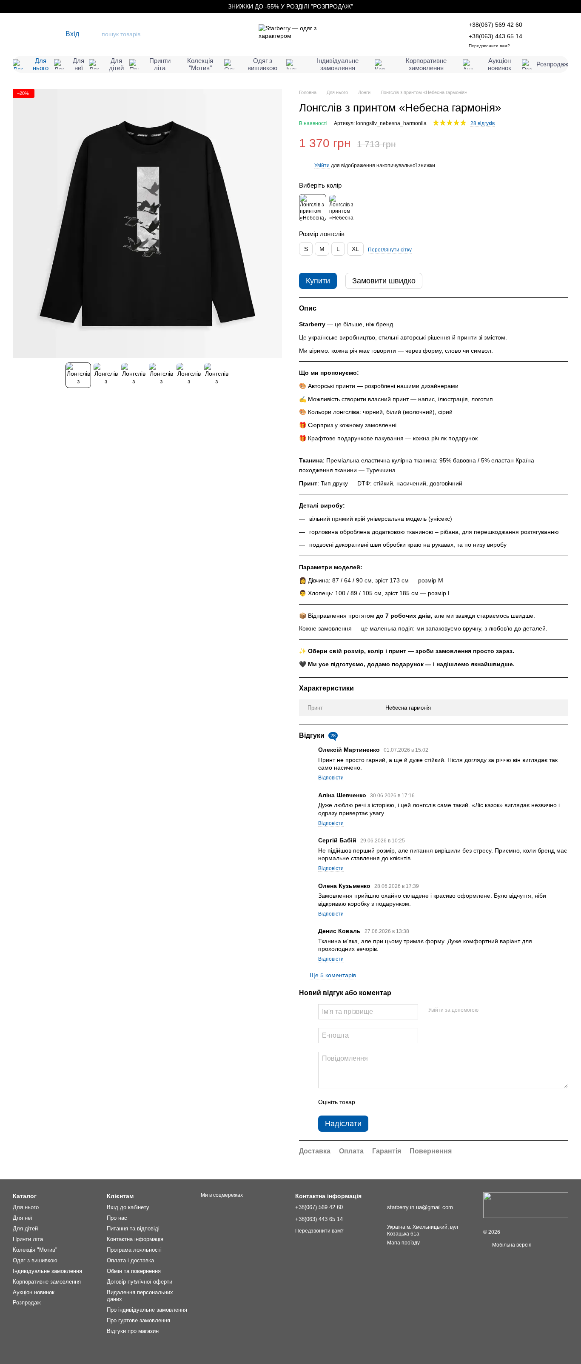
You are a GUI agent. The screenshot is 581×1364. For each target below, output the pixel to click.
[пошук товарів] (94, 34)
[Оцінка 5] (423, 1102)
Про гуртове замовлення (138, 1320)
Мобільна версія (511, 1245)
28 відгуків (482, 123)
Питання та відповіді (133, 1228)
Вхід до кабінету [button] (128, 1207)
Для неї (78, 64)
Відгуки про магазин (133, 1331)
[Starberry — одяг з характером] (525, 1205)
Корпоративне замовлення (426, 64)
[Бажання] (542, 34)
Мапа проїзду (403, 1243)
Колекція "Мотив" (200, 64)
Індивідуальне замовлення (338, 64)
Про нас (117, 1218)
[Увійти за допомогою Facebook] (488, 1010)
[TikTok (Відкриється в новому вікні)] (29, 34)
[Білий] (342, 207)
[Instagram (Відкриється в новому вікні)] (17, 34)
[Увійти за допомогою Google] (501, 1010)
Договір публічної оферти (139, 1281)
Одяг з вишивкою (262, 64)
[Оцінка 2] (383, 1102)
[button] (574, 6)
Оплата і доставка (130, 1260)
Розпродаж (552, 64)
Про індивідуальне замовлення (147, 1310)
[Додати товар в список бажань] (564, 143)
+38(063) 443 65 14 (495, 36)
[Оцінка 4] (410, 1102)
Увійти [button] (322, 165)
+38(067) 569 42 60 (495, 24)
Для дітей (116, 64)
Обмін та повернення (134, 1271)
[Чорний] (312, 207)
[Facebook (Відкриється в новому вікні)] (41, 34)
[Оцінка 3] (396, 1102)
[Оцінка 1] (369, 1102)
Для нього (40, 64)
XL (355, 248)
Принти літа (160, 64)
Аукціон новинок (499, 64)
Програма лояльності (134, 1250)
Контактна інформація (135, 1239)
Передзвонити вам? (489, 45)
